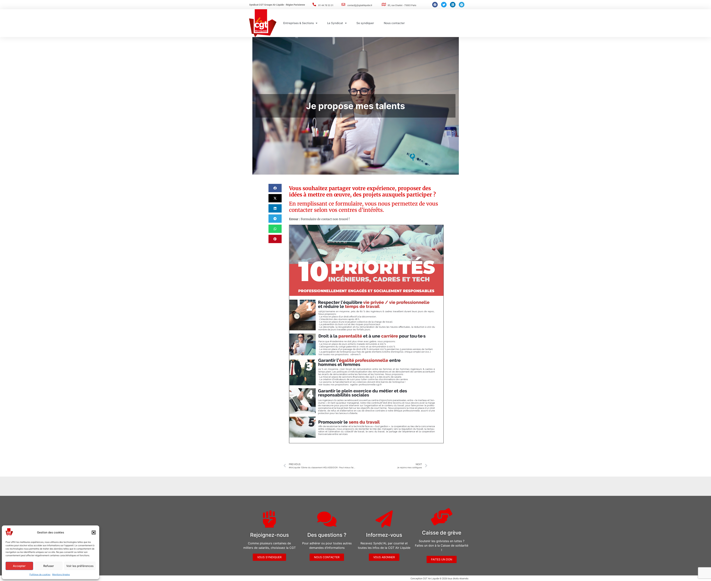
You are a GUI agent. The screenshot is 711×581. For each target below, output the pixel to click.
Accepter (19, 566)
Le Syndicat (335, 23)
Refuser (48, 566)
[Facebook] (435, 4)
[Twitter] (444, 4)
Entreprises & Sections (298, 23)
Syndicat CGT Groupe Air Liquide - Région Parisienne (277, 4)
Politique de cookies (39, 574)
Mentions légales (61, 574)
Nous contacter (394, 23)
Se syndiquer (365, 23)
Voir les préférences (80, 566)
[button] (94, 532)
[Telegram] (461, 4)
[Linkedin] (452, 4)
